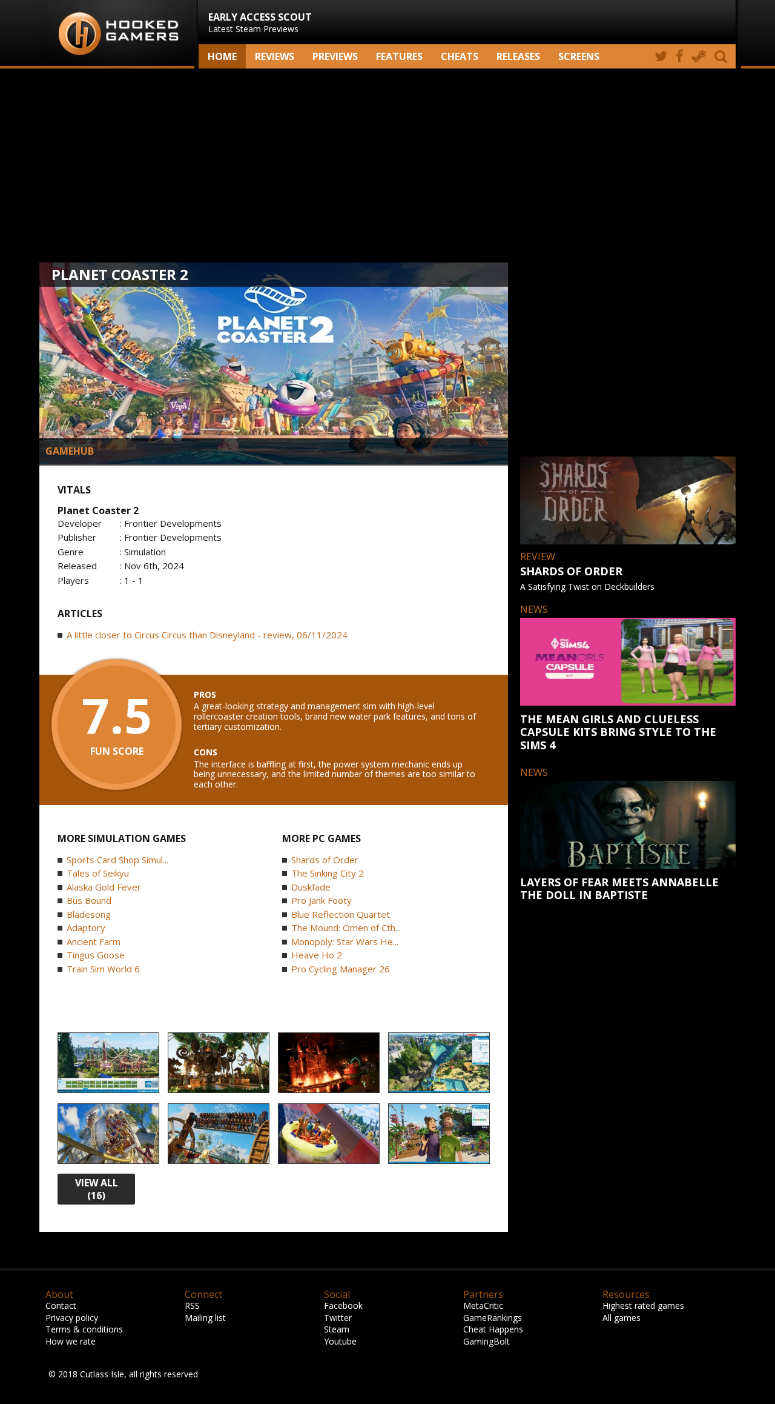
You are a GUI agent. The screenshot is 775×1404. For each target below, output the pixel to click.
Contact (60, 1305)
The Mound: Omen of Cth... (346, 927)
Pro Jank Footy (321, 900)
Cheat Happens (493, 1329)
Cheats (459, 56)
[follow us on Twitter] (660, 56)
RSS (192, 1305)
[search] (723, 56)
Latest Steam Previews (260, 22)
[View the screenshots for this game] (108, 1063)
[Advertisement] (387, 165)
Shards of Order (324, 860)
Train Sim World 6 (103, 969)
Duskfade (311, 887)
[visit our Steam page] (699, 56)
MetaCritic (483, 1305)
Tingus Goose (96, 955)
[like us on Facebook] (679, 56)
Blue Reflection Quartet (340, 914)
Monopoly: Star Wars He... (344, 941)
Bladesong (89, 914)
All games (621, 1317)
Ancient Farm (93, 941)
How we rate (70, 1341)
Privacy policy (71, 1317)
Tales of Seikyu (98, 873)
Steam (336, 1329)
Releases (518, 56)
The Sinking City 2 (327, 873)
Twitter (338, 1317)
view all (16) (96, 1189)
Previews (335, 56)
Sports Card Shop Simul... (117, 860)
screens (578, 56)
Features (399, 56)
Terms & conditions (84, 1329)
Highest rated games (643, 1305)
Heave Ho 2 (316, 955)
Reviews (274, 56)
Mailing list (205, 1317)
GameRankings (492, 1317)
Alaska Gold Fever (104, 887)
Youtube (340, 1341)
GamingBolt (486, 1341)
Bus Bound (89, 900)
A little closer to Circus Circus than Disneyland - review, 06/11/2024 (207, 635)
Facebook (343, 1305)
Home (222, 56)
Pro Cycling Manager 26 (340, 969)
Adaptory (86, 927)
